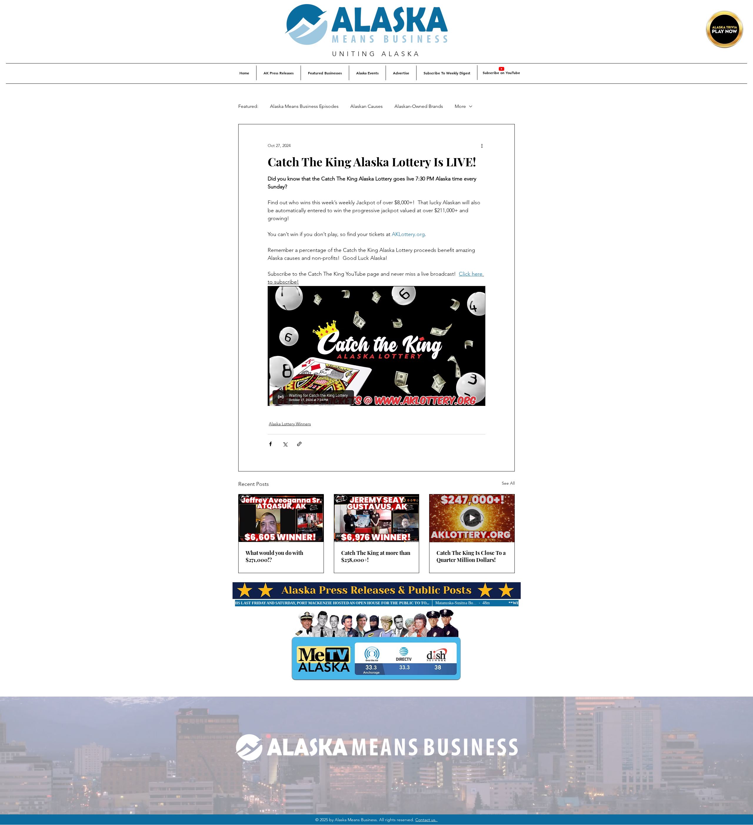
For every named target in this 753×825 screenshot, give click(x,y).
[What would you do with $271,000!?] (281, 518)
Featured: (248, 106)
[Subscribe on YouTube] (501, 69)
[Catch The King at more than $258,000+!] (376, 518)
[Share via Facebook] (270, 444)
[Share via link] (299, 444)
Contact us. (426, 819)
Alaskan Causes (366, 106)
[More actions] (481, 145)
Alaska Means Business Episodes (304, 106)
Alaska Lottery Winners (290, 423)
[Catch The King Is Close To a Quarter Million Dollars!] (471, 518)
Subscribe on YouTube (501, 72)
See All (508, 483)
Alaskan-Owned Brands (418, 106)
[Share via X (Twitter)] (285, 444)
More (460, 106)
